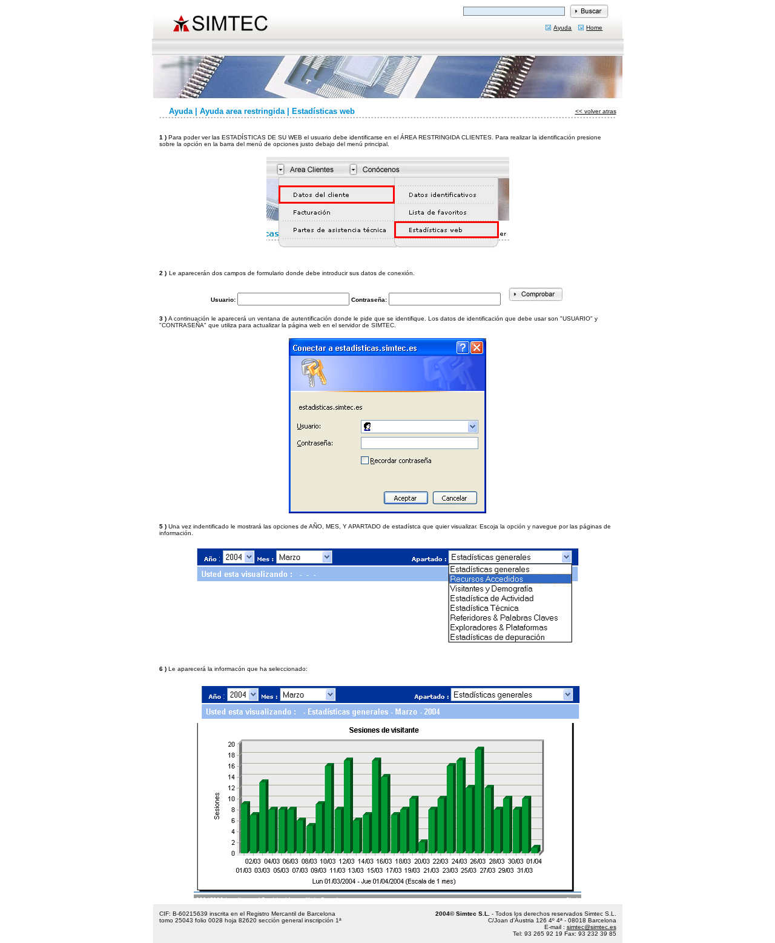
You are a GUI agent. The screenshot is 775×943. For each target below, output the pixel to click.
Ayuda (562, 27)
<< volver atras (595, 111)
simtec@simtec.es (591, 927)
